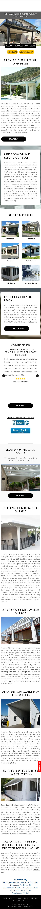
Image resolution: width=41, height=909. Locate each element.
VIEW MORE (20, 496)
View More (20, 406)
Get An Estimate (16, 329)
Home (4, 898)
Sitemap (25, 901)
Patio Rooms (28, 898)
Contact (35, 898)
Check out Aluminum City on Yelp (20, 417)
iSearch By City (28, 906)
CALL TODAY (13, 139)
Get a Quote (12, 52)
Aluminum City (9, 312)
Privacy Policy (17, 901)
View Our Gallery (26, 52)
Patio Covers (11, 898)
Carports (19, 898)
